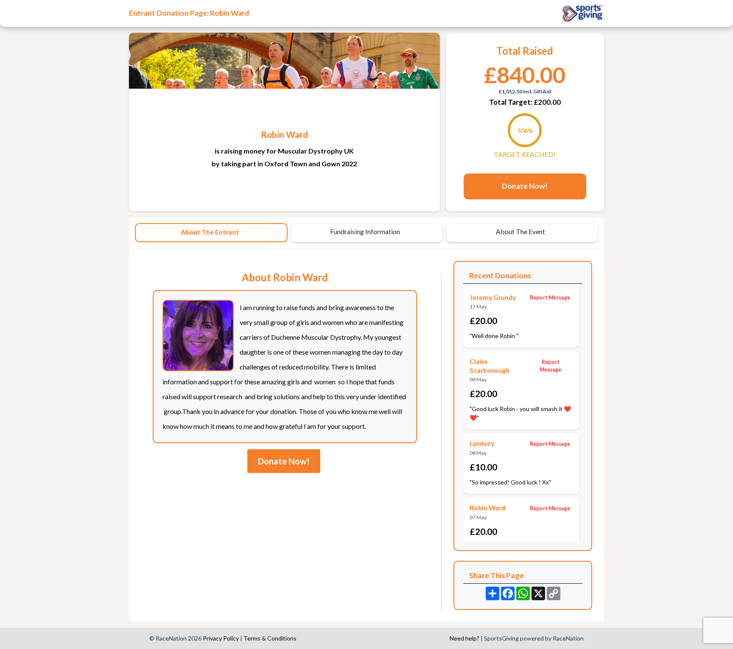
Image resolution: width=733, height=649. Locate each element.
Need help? (464, 638)
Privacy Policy (221, 638)
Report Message (550, 297)
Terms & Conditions (270, 638)
